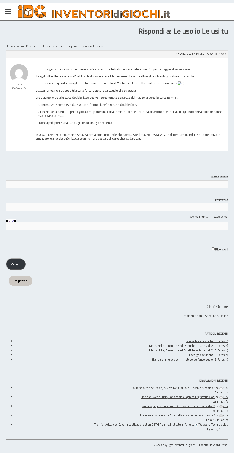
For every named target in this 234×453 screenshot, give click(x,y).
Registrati (21, 280)
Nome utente (219, 177)
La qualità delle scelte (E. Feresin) (207, 341)
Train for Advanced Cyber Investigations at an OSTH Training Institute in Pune (142, 424)
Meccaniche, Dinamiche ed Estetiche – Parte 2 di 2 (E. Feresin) (188, 345)
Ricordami (221, 249)
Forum (20, 46)
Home (9, 46)
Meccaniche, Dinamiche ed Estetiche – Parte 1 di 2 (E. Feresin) (188, 350)
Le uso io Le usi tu (54, 46)
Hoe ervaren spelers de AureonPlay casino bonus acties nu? (177, 415)
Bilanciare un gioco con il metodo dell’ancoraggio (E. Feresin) (189, 359)
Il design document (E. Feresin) (208, 355)
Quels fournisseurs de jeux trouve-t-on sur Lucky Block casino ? (174, 387)
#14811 (220, 54)
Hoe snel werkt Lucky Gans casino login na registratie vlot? (178, 397)
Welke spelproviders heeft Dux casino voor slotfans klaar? (178, 406)
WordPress (220, 444)
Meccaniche (33, 46)
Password (221, 200)
